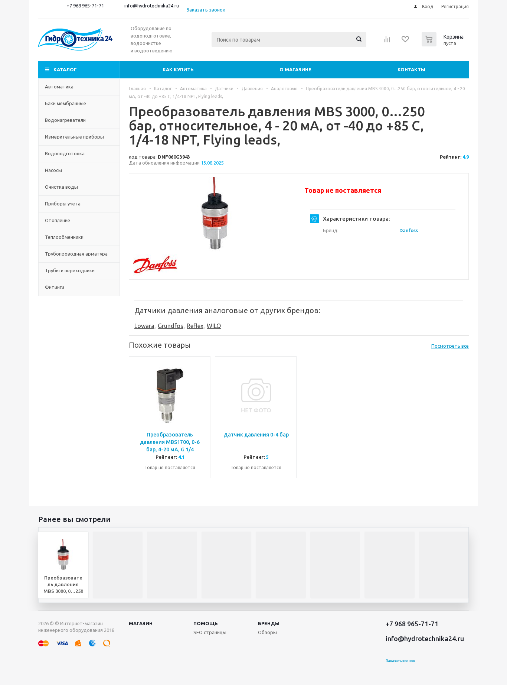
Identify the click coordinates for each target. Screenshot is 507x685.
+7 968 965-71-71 (85, 5)
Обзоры (267, 632)
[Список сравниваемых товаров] (387, 41)
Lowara (144, 325)
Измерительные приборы (74, 136)
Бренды (268, 623)
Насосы (53, 170)
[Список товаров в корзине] (443, 44)
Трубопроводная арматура (76, 253)
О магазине (295, 69)
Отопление (57, 220)
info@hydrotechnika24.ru (151, 5)
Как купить (178, 69)
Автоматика (59, 86)
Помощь (205, 623)
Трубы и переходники (70, 270)
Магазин (141, 623)
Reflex (195, 325)
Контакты (411, 69)
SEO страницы (209, 632)
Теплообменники (64, 237)
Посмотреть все (450, 345)
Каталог (65, 69)
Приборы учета (63, 203)
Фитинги (54, 287)
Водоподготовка (65, 153)
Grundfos (170, 325)
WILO (214, 325)
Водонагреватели (65, 120)
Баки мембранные (65, 103)
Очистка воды (61, 186)
